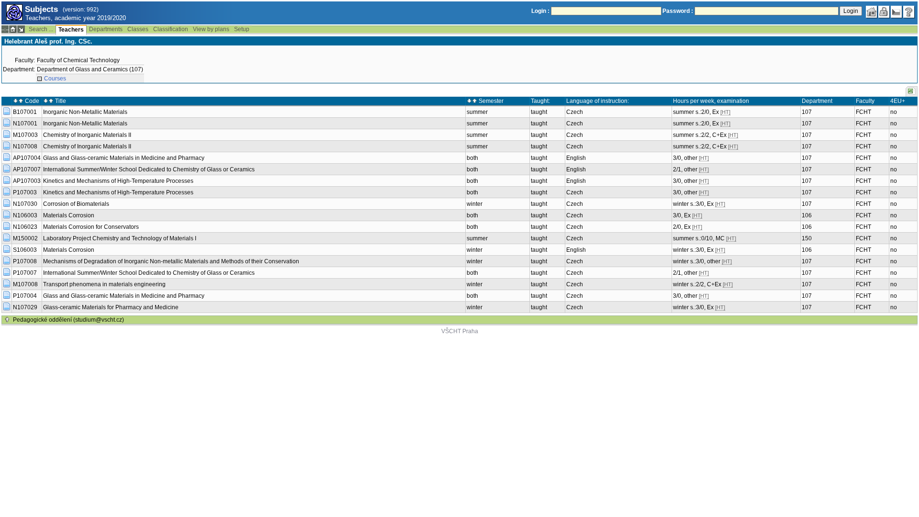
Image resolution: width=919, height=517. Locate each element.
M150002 (25, 238)
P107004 (25, 295)
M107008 (25, 284)
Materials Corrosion (68, 215)
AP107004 (27, 158)
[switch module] (21, 29)
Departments (106, 29)
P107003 (25, 192)
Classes (137, 29)
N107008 (25, 146)
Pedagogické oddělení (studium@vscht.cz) (68, 319)
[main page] (871, 12)
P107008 (25, 261)
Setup (241, 29)
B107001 (25, 112)
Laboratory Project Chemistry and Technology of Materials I (119, 238)
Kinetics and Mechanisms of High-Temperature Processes (118, 181)
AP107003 (27, 181)
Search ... (41, 29)
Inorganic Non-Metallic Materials (85, 112)
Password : (677, 11)
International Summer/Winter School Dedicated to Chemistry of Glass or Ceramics (149, 169)
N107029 (25, 307)
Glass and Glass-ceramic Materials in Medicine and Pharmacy (123, 158)
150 (807, 238)
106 (807, 215)
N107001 (25, 123)
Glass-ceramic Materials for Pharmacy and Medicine (111, 307)
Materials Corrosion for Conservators (91, 227)
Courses (55, 78)
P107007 (25, 273)
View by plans (211, 29)
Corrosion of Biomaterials (76, 204)
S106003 (25, 250)
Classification (170, 29)
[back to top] (7, 320)
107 (807, 112)
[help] (909, 12)
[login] (884, 12)
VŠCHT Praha (459, 331)
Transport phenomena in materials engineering (104, 284)
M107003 (25, 135)
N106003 (25, 215)
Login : (540, 11)
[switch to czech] (896, 12)
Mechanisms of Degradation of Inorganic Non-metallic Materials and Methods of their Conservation (171, 261)
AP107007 (27, 169)
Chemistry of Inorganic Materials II (87, 135)
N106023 (25, 227)
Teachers (71, 29)
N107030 (25, 204)
